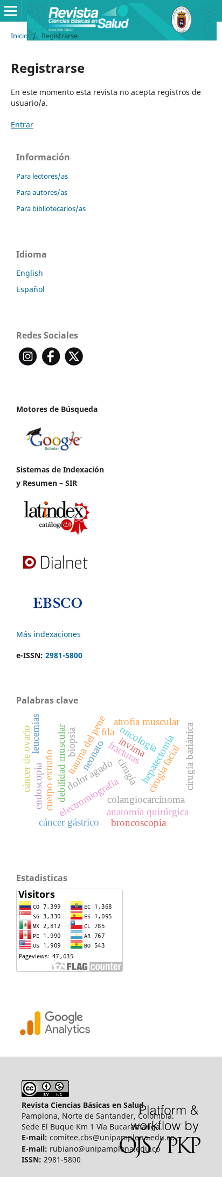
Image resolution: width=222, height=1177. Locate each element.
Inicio (19, 35)
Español (30, 289)
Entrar (22, 124)
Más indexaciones (48, 634)
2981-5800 (63, 655)
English (29, 273)
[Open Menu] (11, 11)
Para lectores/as (42, 176)
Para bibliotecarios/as (51, 208)
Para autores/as (41, 192)
